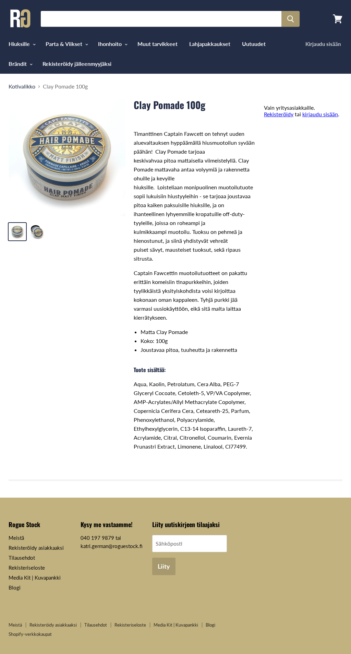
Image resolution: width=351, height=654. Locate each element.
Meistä (16, 538)
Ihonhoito (110, 43)
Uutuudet (254, 43)
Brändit (18, 63)
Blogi (15, 587)
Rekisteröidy (278, 114)
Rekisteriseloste (27, 567)
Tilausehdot (22, 558)
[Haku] (290, 19)
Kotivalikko (22, 86)
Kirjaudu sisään (323, 44)
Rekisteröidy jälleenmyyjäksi (77, 63)
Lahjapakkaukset (209, 43)
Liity (164, 566)
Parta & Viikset (65, 43)
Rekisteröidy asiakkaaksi (36, 548)
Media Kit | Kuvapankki (35, 577)
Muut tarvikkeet (157, 43)
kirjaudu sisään (320, 114)
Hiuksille (20, 43)
